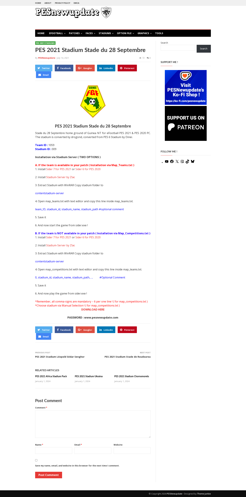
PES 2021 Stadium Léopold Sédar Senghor (60, 356)
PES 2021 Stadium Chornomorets (131, 376)
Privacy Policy (62, 3)
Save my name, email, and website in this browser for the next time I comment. (77, 465)
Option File (124, 33)
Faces (89, 33)
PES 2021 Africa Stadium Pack (51, 376)
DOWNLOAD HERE (92, 309)
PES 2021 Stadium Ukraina (89, 376)
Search (164, 42)
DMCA (76, 3)
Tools (159, 33)
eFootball (56, 33)
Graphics (143, 33)
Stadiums (105, 33)
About (48, 3)
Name (39, 444)
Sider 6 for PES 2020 (88, 169)
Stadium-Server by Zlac (60, 177)
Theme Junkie (204, 493)
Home (38, 3)
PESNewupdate (174, 493)
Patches (74, 33)
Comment (41, 407)
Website (118, 444)
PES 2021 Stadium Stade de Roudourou (128, 356)
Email (78, 444)
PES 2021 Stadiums (45, 43)
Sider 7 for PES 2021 (58, 169)
